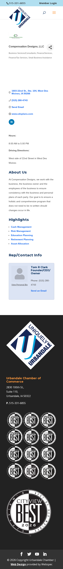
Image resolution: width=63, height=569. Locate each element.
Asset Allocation (20, 243)
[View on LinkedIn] (11, 124)
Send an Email (39, 290)
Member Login (48, 3)
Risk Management (21, 231)
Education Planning (22, 235)
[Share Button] (50, 47)
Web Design (18, 564)
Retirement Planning (22, 239)
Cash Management (21, 227)
